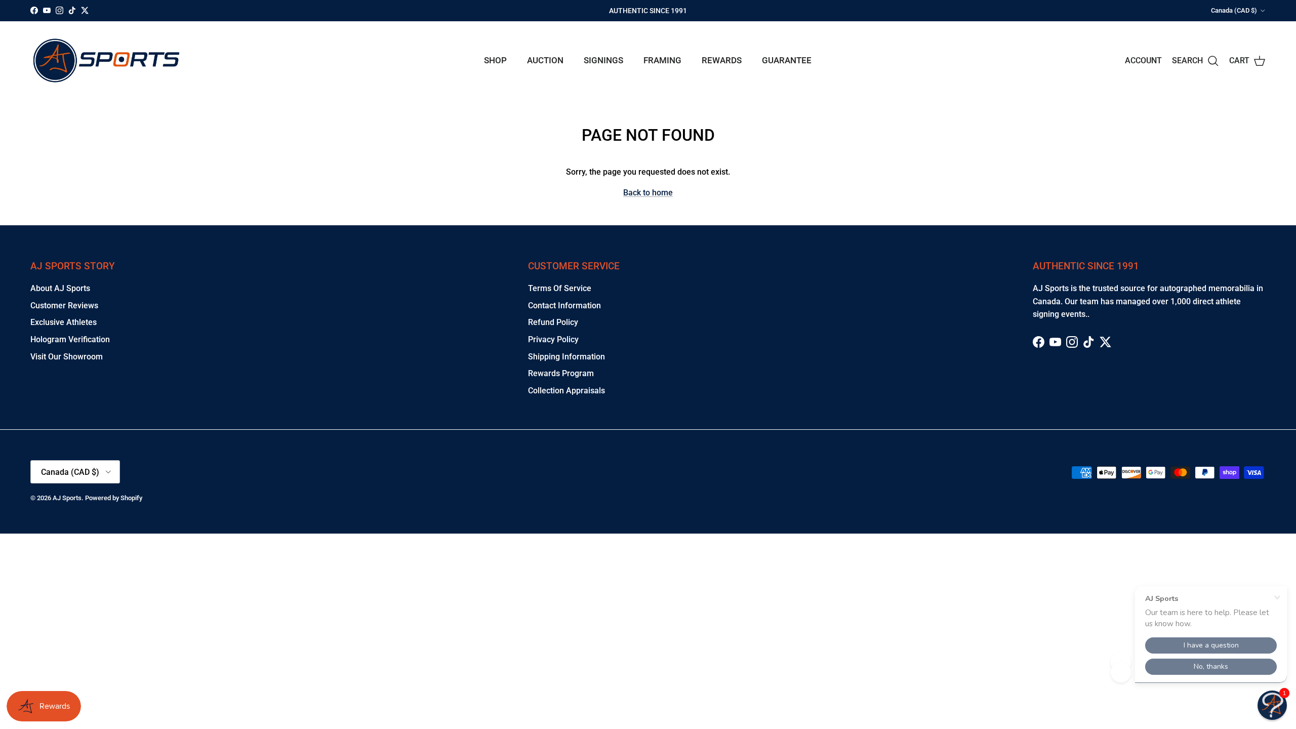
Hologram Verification (70, 339)
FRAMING (662, 60)
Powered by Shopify (113, 498)
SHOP (495, 60)
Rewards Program (561, 373)
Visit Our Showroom (66, 356)
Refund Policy (553, 322)
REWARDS (722, 60)
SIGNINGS (603, 60)
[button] (1272, 705)
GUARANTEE (787, 60)
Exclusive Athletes (63, 322)
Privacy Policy (553, 339)
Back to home (648, 192)
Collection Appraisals (566, 390)
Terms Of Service (559, 288)
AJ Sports (67, 498)
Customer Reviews (64, 305)
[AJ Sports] (106, 60)
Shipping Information (566, 356)
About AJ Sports (60, 288)
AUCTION (545, 60)
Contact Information (564, 305)
